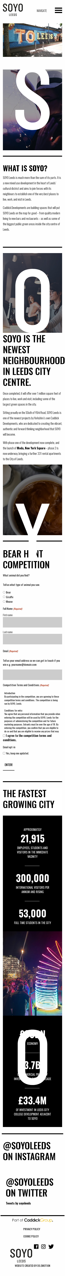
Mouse (9, 601)
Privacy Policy (31, 1229)
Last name (8, 632)
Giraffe (9, 597)
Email (10, 651)
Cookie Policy (31, 1236)
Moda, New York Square (31, 448)
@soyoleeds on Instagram (29, 1150)
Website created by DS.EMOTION (32, 1265)
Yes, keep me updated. (17, 753)
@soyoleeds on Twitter (29, 1187)
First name (8, 615)
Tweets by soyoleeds (18, 1203)
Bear (8, 592)
